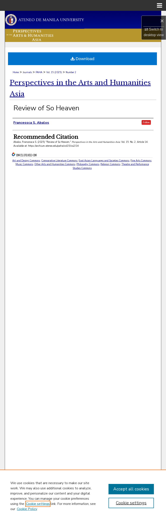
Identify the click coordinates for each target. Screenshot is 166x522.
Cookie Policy (27, 509)
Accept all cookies (131, 489)
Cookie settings (38, 503)
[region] (83, 496)
